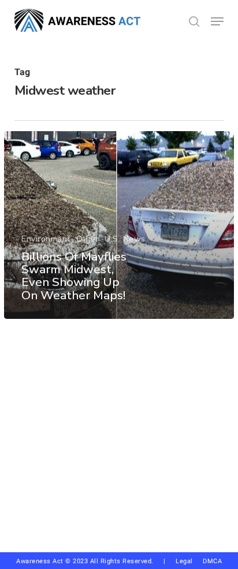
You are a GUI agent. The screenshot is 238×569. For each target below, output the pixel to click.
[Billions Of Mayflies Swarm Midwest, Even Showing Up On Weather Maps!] (119, 225)
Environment (45, 238)
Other (87, 238)
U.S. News (125, 238)
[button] (217, 21)
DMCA (212, 561)
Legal (184, 561)
